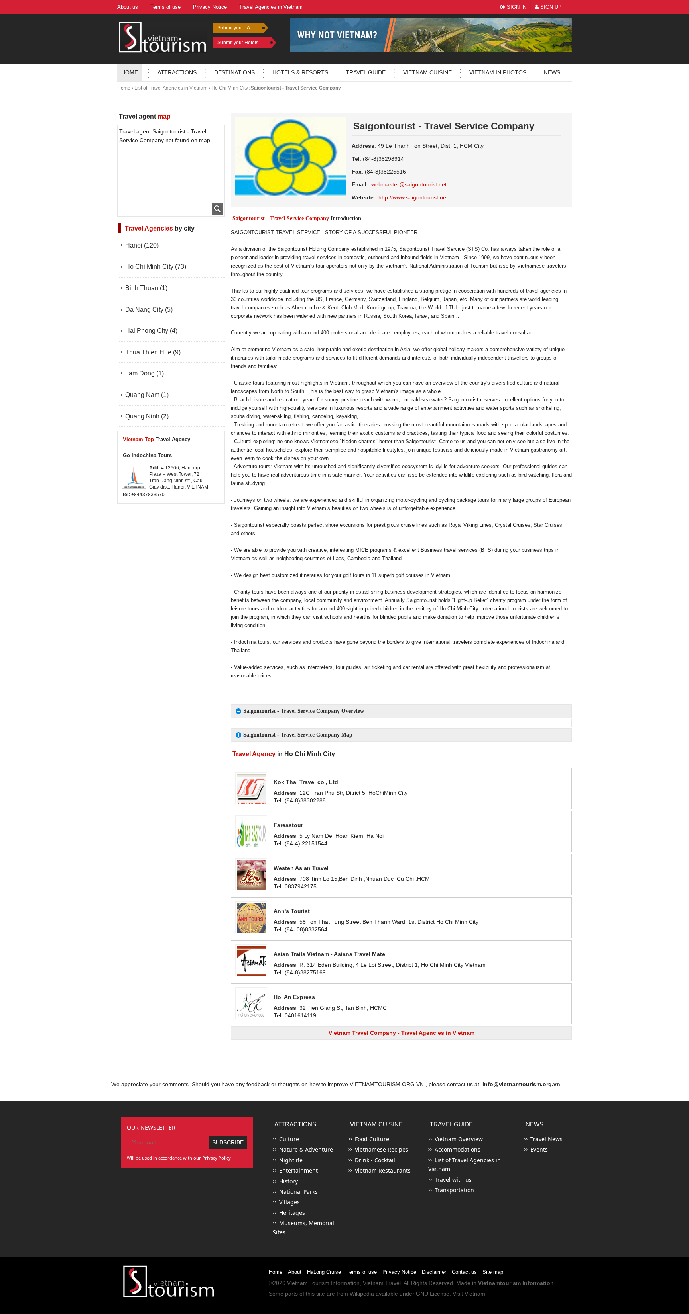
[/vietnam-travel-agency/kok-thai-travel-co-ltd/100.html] (251, 788)
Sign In (515, 7)
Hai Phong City (151, 330)
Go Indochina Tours (147, 455)
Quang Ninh (147, 416)
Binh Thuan (146, 288)
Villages (289, 1202)
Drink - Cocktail (375, 1160)
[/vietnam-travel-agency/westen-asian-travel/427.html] (251, 874)
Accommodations (457, 1149)
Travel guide (366, 72)
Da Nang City (149, 309)
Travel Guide (451, 1124)
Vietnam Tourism (308, 1283)
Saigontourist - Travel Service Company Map (297, 735)
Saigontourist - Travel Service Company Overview (303, 711)
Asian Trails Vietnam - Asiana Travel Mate (329, 954)
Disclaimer (434, 1272)
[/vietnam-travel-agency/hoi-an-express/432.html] (251, 1003)
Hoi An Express (294, 997)
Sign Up (550, 7)
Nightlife (291, 1160)
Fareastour (288, 825)
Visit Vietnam (469, 1294)
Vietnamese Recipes (381, 1149)
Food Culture (372, 1139)
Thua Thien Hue (153, 352)
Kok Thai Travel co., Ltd (306, 782)
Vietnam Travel (382, 1283)
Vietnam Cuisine (427, 72)
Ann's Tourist (292, 911)
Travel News (546, 1139)
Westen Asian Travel (301, 868)
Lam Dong (144, 373)
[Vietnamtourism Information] (163, 36)
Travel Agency (156, 439)
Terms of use (361, 1272)
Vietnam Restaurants (383, 1170)
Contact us (464, 1272)
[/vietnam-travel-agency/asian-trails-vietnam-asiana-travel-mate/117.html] (251, 960)
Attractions (177, 72)
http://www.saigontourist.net (413, 197)
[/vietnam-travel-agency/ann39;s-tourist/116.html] (251, 917)
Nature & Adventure (306, 1149)
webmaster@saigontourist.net (409, 184)
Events (539, 1149)
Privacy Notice (399, 1272)
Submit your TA (233, 28)
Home (129, 72)
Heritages (292, 1212)
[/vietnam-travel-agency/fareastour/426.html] (251, 831)
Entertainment (298, 1170)
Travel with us (453, 1179)
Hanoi (142, 245)
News (552, 72)
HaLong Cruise (324, 1272)
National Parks (298, 1191)
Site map (492, 1272)
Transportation (454, 1190)
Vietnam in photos (497, 72)
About (294, 1272)
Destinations (234, 72)
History (288, 1181)
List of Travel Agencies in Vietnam (170, 88)
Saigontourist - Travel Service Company (296, 88)
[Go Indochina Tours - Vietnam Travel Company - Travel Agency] (134, 477)
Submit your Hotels (237, 42)
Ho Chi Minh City (229, 88)
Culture (289, 1139)
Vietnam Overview (459, 1139)
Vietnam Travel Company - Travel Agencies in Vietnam (401, 1033)
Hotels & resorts (300, 72)
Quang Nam (147, 394)
